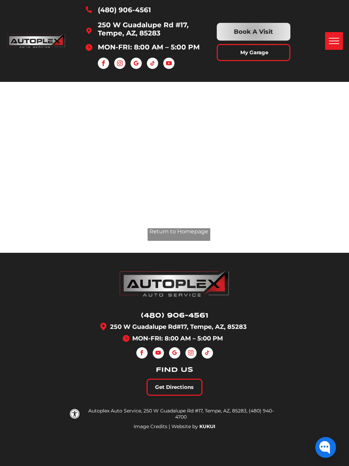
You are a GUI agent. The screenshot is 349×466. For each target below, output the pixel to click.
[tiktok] (152, 64)
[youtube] (168, 64)
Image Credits (150, 426)
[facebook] (103, 64)
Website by (184, 426)
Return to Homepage (178, 231)
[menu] (334, 41)
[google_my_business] (136, 64)
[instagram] (119, 64)
